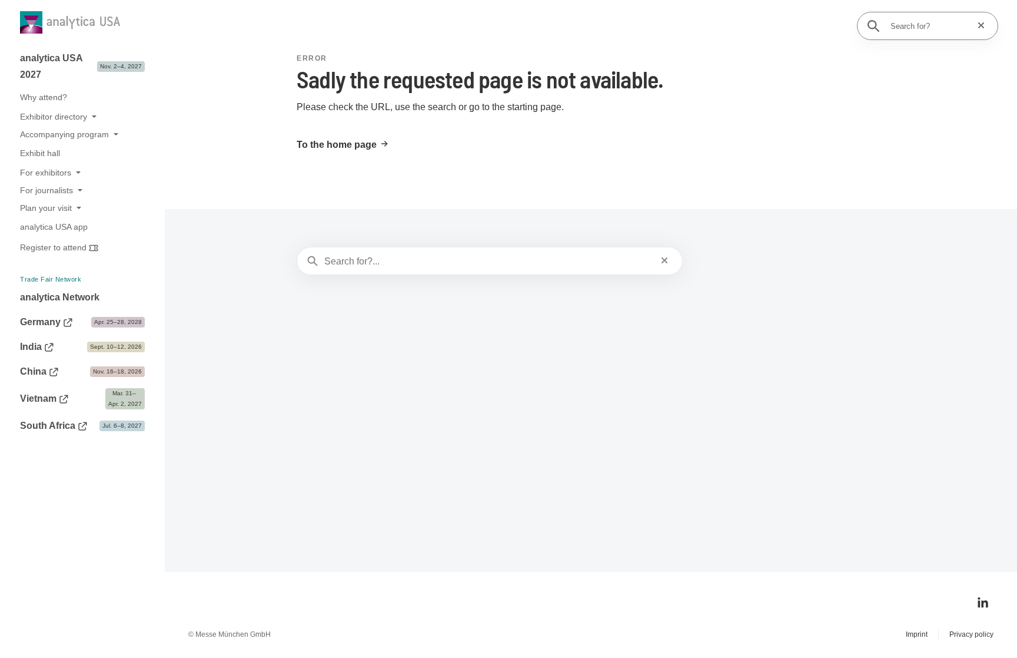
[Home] (80, 24)
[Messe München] (51, 631)
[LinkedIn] (982, 602)
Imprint (917, 634)
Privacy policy (971, 634)
